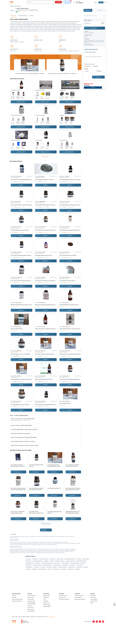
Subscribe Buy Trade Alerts (64, 599)
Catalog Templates (46, 604)
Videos (91, 602)
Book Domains (46, 597)
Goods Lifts (28, 569)
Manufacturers (93, 595)
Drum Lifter (79, 558)
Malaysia (28, 616)
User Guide (14, 597)
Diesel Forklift (57, 563)
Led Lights (43, 567)
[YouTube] (103, 621)
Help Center (14, 595)
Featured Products (94, 601)
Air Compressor (71, 567)
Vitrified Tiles (34, 569)
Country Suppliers (93, 599)
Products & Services (22, 15)
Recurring (96, 66)
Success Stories (31, 597)
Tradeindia (12, 6)
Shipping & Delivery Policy (17, 601)
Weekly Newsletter (31, 611)
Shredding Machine (29, 563)
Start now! (93, 87)
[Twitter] (99, 621)
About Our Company (31, 595)
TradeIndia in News (31, 601)
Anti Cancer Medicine (63, 567)
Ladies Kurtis (36, 567)
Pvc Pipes (50, 569)
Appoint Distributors (47, 606)
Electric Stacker (86, 558)
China (16, 616)
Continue (98, 77)
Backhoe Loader (60, 558)
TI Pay (44, 599)
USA (44, 616)
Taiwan (19, 616)
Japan (13, 616)
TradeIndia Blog (31, 599)
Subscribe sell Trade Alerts (80, 599)
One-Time (88, 66)
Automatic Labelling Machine (47, 563)
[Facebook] (93, 621)
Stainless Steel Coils (42, 569)
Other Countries (52, 616)
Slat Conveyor (72, 565)
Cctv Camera (48, 567)
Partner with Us (30, 607)
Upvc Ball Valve (70, 569)
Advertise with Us (46, 595)
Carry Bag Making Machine (70, 558)
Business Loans (46, 602)
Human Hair (28, 558)
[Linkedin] (96, 621)
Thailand (23, 616)
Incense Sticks (79, 567)
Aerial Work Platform (65, 563)
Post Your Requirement (79, 595)
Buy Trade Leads (62, 597)
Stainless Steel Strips (47, 565)
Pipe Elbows (77, 569)
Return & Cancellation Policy (17, 599)
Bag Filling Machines (57, 565)
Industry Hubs (93, 597)
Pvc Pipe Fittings (56, 569)
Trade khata (45, 601)
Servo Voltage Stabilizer (43, 558)
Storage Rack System (75, 563)
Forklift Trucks (35, 558)
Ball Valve (55, 567)
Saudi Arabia (40, 616)
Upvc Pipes (64, 569)
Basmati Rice (52, 558)
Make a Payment (31, 609)
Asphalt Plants (65, 565)
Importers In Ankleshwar (88, 44)
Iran (47, 616)
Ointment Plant (79, 565)
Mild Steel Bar (28, 565)
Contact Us (30, 605)
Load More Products (46, 523)
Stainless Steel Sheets (37, 565)
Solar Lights (85, 567)
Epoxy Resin (83, 563)
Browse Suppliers (78, 597)
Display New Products (63, 595)
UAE (36, 616)
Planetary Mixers (29, 567)
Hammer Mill (37, 563)
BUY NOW (21, 185)
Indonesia (32, 616)
